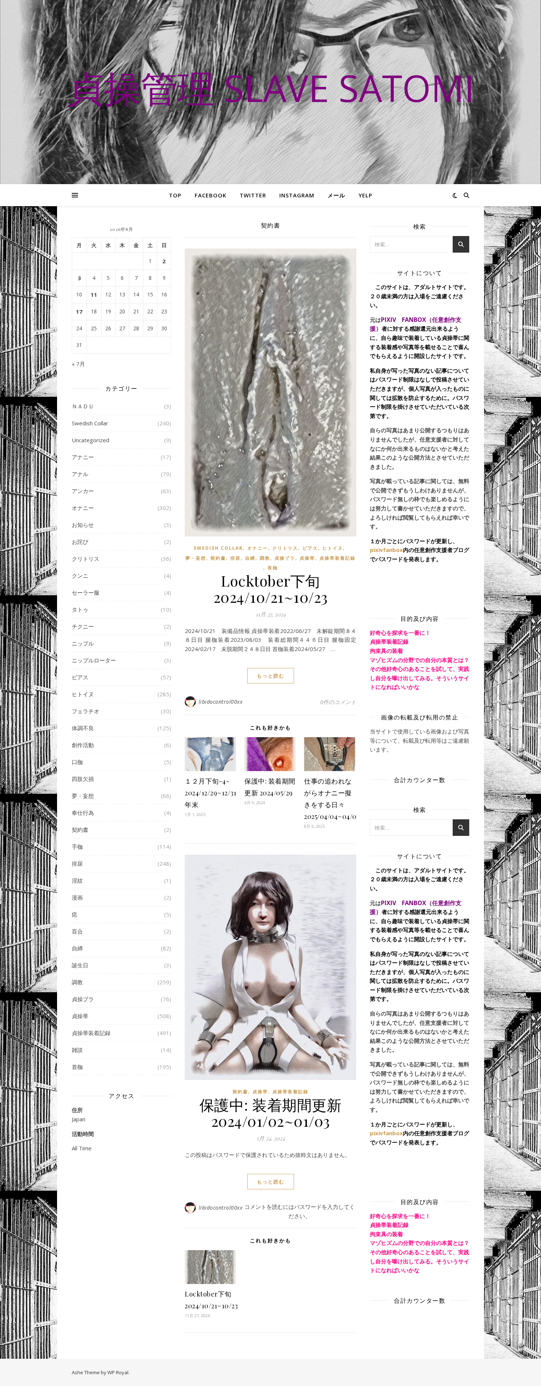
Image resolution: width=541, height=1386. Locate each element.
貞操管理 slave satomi (270, 87)
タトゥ (80, 609)
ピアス (80, 677)
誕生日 (80, 965)
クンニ (80, 575)
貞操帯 (80, 1016)
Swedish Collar (90, 423)
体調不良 (83, 728)
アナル (80, 474)
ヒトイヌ (83, 694)
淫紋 (77, 880)
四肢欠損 (83, 778)
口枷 (77, 762)
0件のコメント (338, 702)
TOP (175, 195)
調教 (77, 982)
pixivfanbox (386, 549)
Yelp (365, 195)
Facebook (210, 195)
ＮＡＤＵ (83, 406)
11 (94, 294)
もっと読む (270, 675)
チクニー (83, 626)
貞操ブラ (83, 999)
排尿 (77, 863)
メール (336, 195)
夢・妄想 (83, 795)
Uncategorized (90, 440)
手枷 (77, 846)
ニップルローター (94, 660)
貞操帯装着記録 (91, 1033)
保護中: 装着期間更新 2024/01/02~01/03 (270, 1112)
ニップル (83, 643)
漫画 (77, 897)
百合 (77, 931)
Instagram (296, 195)
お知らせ (83, 524)
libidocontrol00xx (221, 701)
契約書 (80, 829)
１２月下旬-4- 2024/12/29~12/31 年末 (210, 793)
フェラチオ (85, 711)
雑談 (77, 1049)
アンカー (83, 491)
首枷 (77, 1066)
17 (79, 311)
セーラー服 (85, 592)
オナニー (83, 507)
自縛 (77, 948)
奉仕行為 (83, 812)
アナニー (83, 457)
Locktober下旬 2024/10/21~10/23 (270, 588)
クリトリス (85, 558)
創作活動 (83, 745)
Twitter (253, 195)
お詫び (80, 541)
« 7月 (78, 363)
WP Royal (117, 1372)
